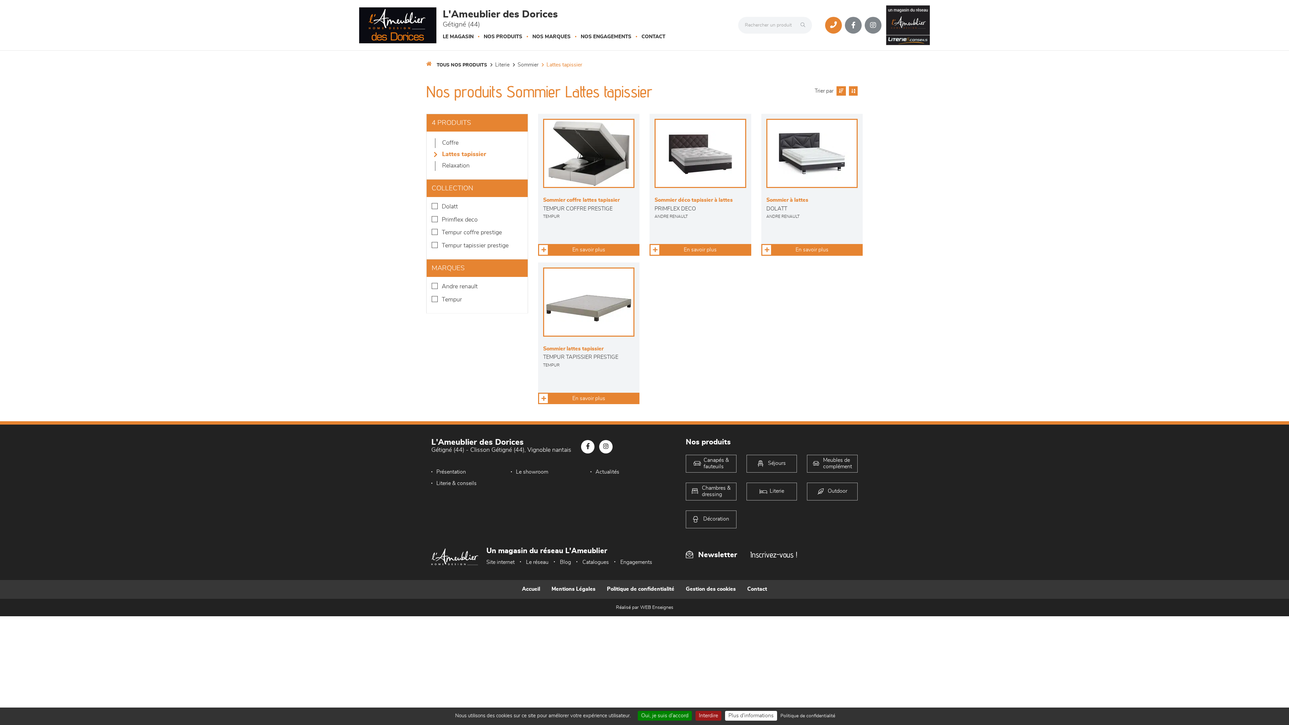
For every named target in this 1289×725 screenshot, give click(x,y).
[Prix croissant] (840, 91)
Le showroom (532, 472)
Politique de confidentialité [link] (807, 716)
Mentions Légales (573, 589)
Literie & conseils (456, 483)
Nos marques (551, 36)
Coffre (450, 143)
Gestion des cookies (711, 589)
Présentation (451, 472)
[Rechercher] (804, 25)
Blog (565, 562)
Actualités (607, 472)
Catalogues (595, 562)
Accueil (531, 589)
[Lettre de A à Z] (852, 91)
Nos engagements (606, 36)
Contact (653, 36)
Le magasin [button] (458, 36)
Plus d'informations (751, 715)
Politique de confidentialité (640, 589)
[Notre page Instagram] (873, 25)
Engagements (636, 562)
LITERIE (502, 64)
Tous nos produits (462, 65)
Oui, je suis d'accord (664, 715)
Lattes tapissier (564, 64)
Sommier (528, 64)
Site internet (500, 562)
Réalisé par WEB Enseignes (644, 607)
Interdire (708, 715)
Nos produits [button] (503, 36)
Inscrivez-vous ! (773, 555)
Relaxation (456, 166)
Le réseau (537, 562)
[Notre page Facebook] (853, 25)
